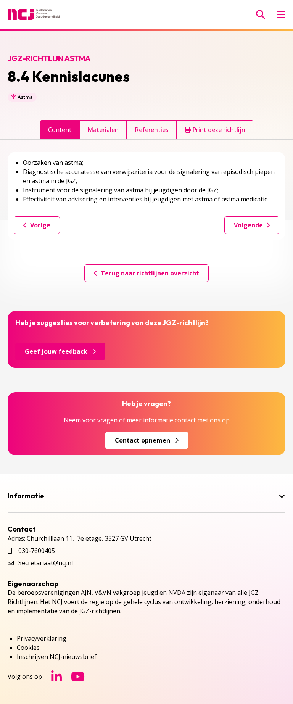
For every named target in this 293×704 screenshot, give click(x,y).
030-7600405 (36, 550)
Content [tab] (59, 130)
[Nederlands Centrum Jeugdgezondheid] (34, 14)
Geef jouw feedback (56, 351)
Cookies (28, 647)
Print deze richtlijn (218, 130)
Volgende (248, 225)
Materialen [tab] (103, 130)
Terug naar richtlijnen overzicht (150, 273)
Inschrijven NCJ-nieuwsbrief (57, 656)
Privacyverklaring (41, 638)
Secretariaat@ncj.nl (45, 563)
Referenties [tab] (152, 130)
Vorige (40, 225)
